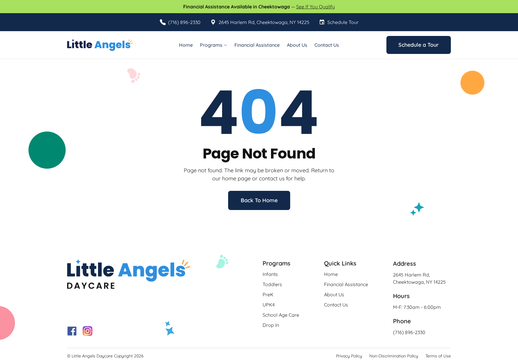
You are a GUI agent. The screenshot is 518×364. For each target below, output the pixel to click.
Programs (211, 45)
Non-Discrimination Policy (393, 356)
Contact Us (326, 45)
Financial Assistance (257, 45)
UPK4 (269, 305)
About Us (297, 45)
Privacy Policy (349, 356)
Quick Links (340, 263)
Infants (270, 274)
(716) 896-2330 (184, 22)
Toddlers (272, 284)
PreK (268, 294)
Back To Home (259, 200)
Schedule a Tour (418, 44)
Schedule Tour (343, 22)
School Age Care (281, 315)
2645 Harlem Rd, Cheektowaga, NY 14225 (264, 22)
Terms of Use (438, 356)
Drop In (271, 325)
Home (186, 45)
